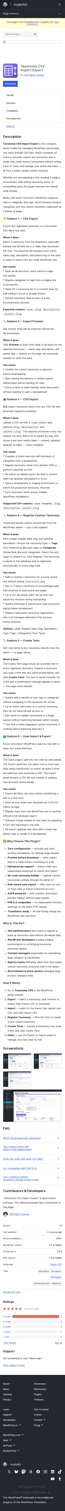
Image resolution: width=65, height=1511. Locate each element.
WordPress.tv (12, 1425)
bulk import (44, 1271)
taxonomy (56, 1283)
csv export (56, 1271)
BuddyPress (11, 1450)
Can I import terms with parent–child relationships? (17, 1148)
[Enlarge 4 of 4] (57, 1093)
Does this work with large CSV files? (23, 1159)
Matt (7, 1440)
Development (13, 118)
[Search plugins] (35, 34)
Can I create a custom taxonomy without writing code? (21, 1178)
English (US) (56, 1264)
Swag (38, 1425)
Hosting (7, 1394)
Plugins (38, 1394)
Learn (6, 1409)
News (6, 1389)
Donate (39, 1419)
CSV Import (56, 1277)
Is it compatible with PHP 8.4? (20, 1168)
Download (10, 83)
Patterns (39, 1399)
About (6, 1383)
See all (58, 1342)
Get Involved (41, 1409)
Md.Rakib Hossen (34, 75)
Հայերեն (15, 1464)
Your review (9, 1342)
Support (10, 126)
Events (38, 1414)
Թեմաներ (40, 1389)
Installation (12, 110)
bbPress (9, 1445)
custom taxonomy (42, 1283)
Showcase (40, 1383)
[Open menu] (60, 4)
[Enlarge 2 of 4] (57, 1057)
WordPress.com (13, 1434)
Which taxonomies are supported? (22, 1138)
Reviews (11, 103)
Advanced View (12, 1291)
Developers (9, 1419)
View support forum (14, 1365)
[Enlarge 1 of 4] (27, 1057)
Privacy (7, 1399)
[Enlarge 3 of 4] (27, 1075)
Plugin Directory (11, 13)
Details (10, 95)
